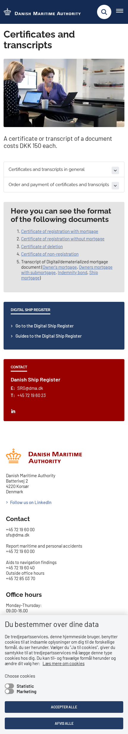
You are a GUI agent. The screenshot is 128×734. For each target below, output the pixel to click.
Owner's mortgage (60, 267)
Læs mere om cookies (64, 663)
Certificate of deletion (42, 246)
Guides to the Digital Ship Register (48, 336)
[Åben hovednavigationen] (122, 11)
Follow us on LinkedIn (30, 502)
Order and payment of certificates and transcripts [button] (59, 184)
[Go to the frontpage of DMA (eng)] (40, 12)
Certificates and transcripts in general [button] (47, 169)
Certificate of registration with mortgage (59, 231)
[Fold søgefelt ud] (104, 12)
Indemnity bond (72, 272)
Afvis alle (64, 723)
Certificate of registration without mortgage (62, 238)
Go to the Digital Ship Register (44, 325)
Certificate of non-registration (50, 253)
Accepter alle (64, 707)
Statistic (25, 686)
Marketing (26, 691)
